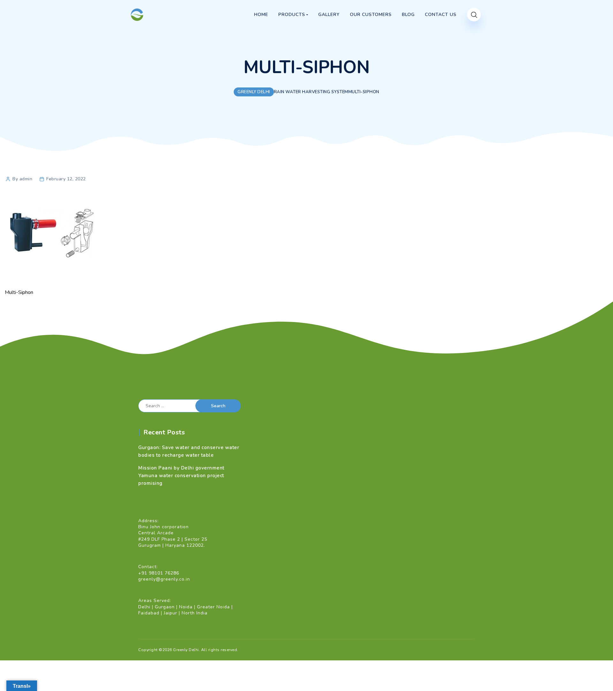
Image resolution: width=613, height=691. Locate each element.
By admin (22, 179)
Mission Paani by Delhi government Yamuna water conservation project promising (181, 475)
